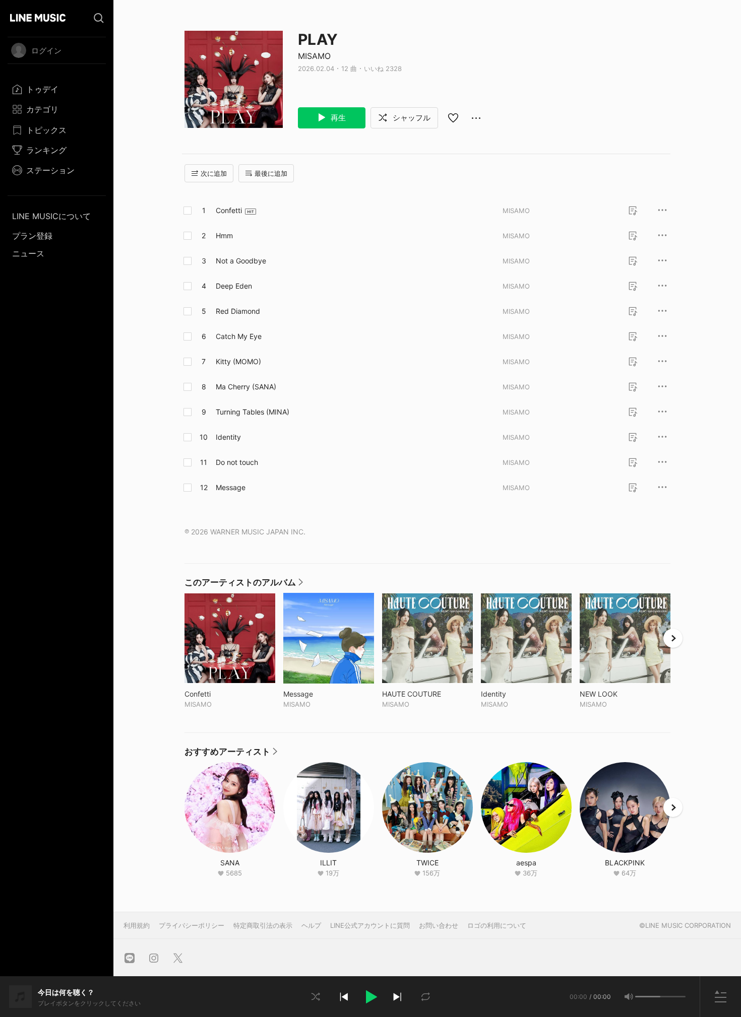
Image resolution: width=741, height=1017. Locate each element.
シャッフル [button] (410, 117)
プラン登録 (32, 236)
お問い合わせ (438, 925)
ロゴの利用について (496, 925)
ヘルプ (311, 925)
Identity (228, 437)
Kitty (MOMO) (238, 361)
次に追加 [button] (214, 173)
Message (230, 487)
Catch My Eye (239, 336)
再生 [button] (337, 117)
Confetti (229, 210)
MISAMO (314, 56)
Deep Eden (234, 286)
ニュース (28, 253)
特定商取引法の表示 (262, 925)
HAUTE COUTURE (427, 694)
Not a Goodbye (241, 260)
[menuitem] (57, 89)
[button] (370, 997)
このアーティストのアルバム (243, 585)
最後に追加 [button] (271, 173)
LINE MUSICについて (51, 216)
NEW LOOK (619, 694)
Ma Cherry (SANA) (246, 386)
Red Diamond (238, 311)
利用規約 (137, 925)
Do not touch (237, 462)
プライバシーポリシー (191, 925)
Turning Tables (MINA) (252, 412)
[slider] (647, 996)
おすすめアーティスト (230, 754)
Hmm (224, 235)
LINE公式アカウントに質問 (370, 925)
